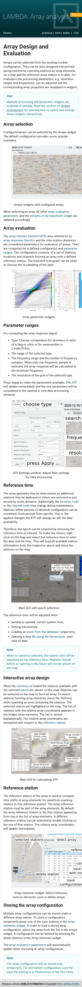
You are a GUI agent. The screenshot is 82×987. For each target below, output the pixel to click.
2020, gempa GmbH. (68, 983)
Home (7, 33)
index (66, 33)
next (58, 33)
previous (47, 33)
